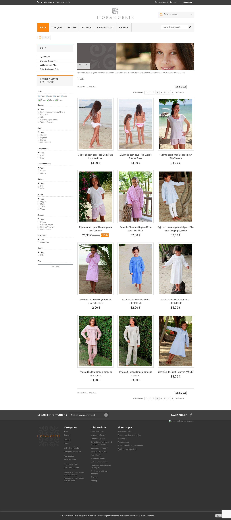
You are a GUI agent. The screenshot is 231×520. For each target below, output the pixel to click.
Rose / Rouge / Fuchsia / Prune (52, 112)
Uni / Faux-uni (45, 143)
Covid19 (94, 477)
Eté (41, 186)
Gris (42, 117)
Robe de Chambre (47, 227)
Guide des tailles (98, 458)
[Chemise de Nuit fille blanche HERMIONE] (175, 269)
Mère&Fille (44, 242)
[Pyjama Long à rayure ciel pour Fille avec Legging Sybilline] (175, 197)
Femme (72, 27)
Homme (87, 27)
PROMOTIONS (105, 27)
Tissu (42, 209)
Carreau (43, 135)
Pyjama (43, 222)
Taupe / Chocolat (46, 122)
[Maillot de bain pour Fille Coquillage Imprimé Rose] (95, 124)
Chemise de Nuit (46, 224)
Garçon (57, 27)
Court (42, 155)
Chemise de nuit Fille (48, 61)
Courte (42, 171)
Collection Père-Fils (72, 448)
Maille (42, 204)
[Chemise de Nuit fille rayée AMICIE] (175, 341)
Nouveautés (69, 456)
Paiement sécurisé (98, 451)
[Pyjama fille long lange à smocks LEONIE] (135, 341)
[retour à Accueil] (40, 37)
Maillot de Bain (46, 229)
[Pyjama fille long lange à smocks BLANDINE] (95, 341)
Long (42, 158)
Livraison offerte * (98, 435)
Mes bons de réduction (127, 449)
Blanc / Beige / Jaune (48, 120)
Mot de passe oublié (99, 462)
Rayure (43, 140)
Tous (42, 109)
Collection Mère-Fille (72, 451)
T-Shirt (42, 207)
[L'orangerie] (115, 13)
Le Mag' (124, 27)
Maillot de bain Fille (48, 65)
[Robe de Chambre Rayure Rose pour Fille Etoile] (135, 197)
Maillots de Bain (70, 464)
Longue (43, 173)
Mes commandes (125, 432)
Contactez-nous (161, 2)
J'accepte (221, 516)
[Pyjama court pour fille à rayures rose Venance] (95, 197)
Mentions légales (98, 439)
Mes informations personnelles (130, 446)
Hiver (42, 189)
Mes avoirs (122, 439)
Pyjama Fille (45, 57)
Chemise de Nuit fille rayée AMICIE (175, 372)
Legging (43, 202)
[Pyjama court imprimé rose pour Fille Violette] (175, 124)
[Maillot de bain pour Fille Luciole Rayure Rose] (135, 124)
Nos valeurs (96, 455)
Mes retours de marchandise (129, 435)
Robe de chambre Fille (49, 69)
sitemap (94, 481)
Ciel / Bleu (44, 115)
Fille (43, 27)
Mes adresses (123, 442)
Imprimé (43, 138)
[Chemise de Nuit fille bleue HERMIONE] (135, 269)
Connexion (187, 2)
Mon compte (125, 427)
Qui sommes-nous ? (99, 448)
